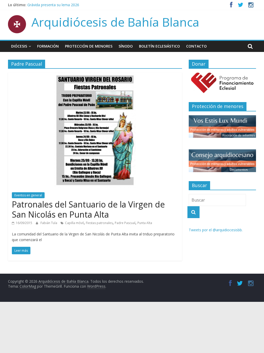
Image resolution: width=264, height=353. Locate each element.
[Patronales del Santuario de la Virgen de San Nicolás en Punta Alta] (95, 76)
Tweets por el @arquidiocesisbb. (216, 229)
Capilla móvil (74, 223)
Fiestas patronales (99, 223)
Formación (48, 46)
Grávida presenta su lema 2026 (53, 5)
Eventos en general (28, 195)
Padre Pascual (125, 223)
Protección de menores (88, 46)
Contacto (196, 46)
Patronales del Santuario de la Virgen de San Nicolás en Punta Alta (88, 209)
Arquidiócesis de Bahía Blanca (115, 22)
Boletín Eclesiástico (159, 46)
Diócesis (19, 46)
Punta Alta (144, 223)
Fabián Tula (49, 223)
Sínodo (126, 46)
